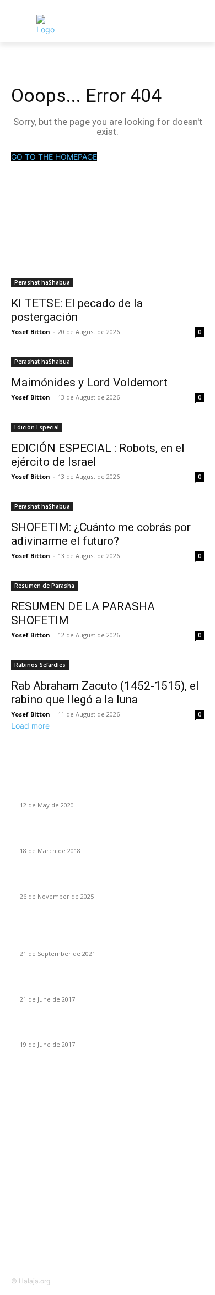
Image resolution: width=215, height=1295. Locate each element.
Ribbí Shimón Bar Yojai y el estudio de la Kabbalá (103, 792)
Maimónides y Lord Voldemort (89, 382)
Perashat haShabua (42, 282)
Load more (30, 725)
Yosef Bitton (30, 331)
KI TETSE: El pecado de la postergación (77, 310)
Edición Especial (36, 427)
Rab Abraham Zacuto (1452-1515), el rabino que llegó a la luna (105, 692)
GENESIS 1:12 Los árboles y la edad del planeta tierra (110, 940)
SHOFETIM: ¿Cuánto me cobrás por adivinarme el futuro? (101, 534)
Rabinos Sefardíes (40, 665)
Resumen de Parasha (44, 585)
